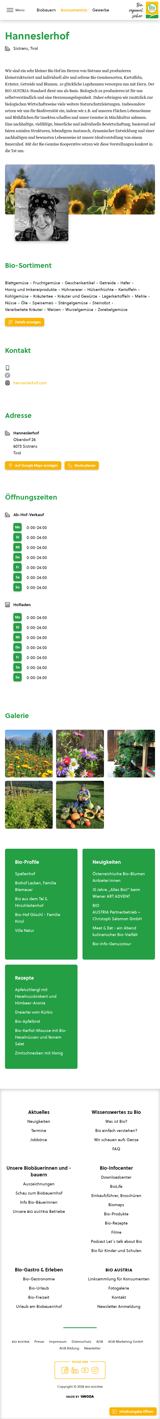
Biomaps (116, 1204)
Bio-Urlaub (39, 1288)
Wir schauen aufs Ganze (116, 1139)
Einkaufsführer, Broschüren (116, 1195)
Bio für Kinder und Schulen (116, 1250)
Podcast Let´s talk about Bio (116, 1241)
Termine (38, 1130)
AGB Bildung (69, 1348)
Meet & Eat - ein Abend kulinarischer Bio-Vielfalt (115, 931)
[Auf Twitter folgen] (75, 1370)
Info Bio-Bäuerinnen (39, 1202)
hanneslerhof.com (30, 383)
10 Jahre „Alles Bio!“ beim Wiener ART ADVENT (116, 893)
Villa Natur (24, 930)
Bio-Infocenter (116, 1168)
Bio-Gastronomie (39, 1279)
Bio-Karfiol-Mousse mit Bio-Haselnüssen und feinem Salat (41, 1037)
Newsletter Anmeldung (118, 1306)
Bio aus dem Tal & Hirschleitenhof (31, 902)
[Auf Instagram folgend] (95, 1370)
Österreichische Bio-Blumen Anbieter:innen (118, 877)
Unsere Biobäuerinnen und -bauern (38, 1171)
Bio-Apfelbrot (27, 1021)
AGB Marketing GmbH (125, 1341)
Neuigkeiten (38, 1121)
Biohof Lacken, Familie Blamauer (35, 886)
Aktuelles (39, 1112)
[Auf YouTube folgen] (85, 1370)
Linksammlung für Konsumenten (119, 1279)
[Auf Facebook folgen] (65, 1370)
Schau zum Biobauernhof (38, 1193)
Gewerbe (100, 10)
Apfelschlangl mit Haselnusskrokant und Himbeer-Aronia (35, 996)
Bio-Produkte (116, 1214)
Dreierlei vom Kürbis (34, 1012)
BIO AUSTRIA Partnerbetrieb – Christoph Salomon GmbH (117, 912)
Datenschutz (81, 1341)
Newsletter (92, 1348)
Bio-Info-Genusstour (111, 943)
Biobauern (46, 10)
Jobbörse (38, 1139)
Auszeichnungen (39, 1184)
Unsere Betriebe (39, 1211)
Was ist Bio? (116, 1121)
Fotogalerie (118, 1288)
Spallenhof (25, 873)
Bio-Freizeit (38, 1297)
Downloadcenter (116, 1177)
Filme (116, 1232)
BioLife (116, 1186)
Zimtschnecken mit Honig (39, 1053)
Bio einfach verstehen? (116, 1130)
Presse (39, 1341)
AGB (99, 1341)
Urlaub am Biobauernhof (39, 1306)
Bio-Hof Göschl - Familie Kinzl (37, 918)
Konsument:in (74, 10)
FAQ (116, 1149)
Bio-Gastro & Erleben (39, 1269)
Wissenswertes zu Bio (116, 1112)
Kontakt (119, 1297)
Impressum (58, 1341)
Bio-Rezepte (116, 1223)
